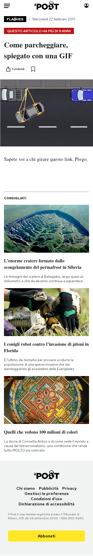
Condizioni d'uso (46, 498)
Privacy (69, 488)
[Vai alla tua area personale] (86, 5)
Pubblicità (48, 488)
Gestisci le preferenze (47, 493)
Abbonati (46, 536)
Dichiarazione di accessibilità (46, 504)
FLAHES (15, 19)
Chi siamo (25, 488)
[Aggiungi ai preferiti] (33, 69)
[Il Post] (46, 5)
